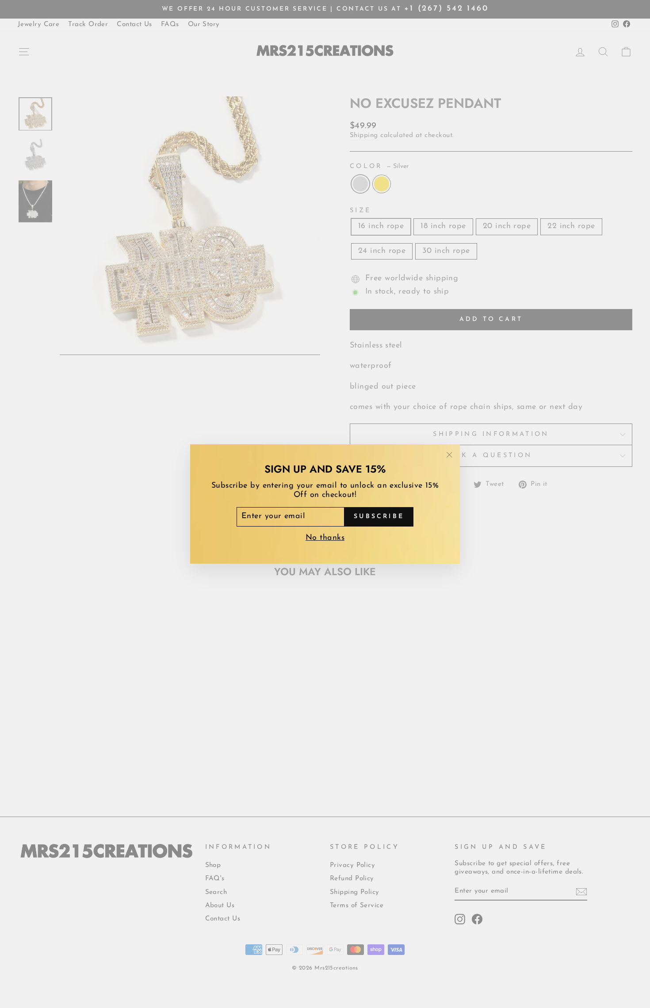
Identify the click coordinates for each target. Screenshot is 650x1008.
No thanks (325, 538)
